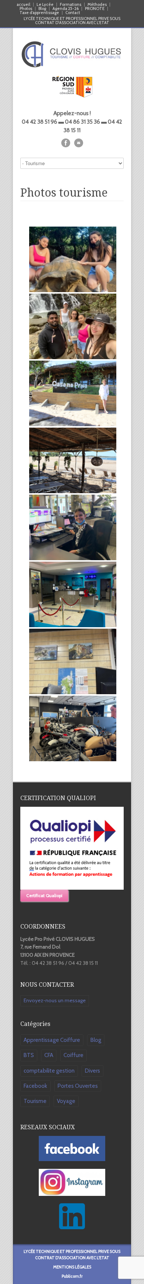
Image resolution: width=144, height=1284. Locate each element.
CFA (48, 1055)
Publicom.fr (72, 1276)
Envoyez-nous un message (55, 1000)
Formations (70, 5)
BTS (29, 1055)
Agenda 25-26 (65, 9)
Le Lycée (45, 5)
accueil (23, 5)
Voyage (66, 1101)
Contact (72, 13)
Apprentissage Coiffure (52, 1040)
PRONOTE (94, 9)
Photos (26, 9)
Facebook (35, 1086)
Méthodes (97, 5)
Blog (42, 9)
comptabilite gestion (49, 1070)
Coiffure (73, 1055)
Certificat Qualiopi (44, 895)
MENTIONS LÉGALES (72, 1267)
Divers (92, 1070)
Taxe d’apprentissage (39, 13)
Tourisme (35, 1101)
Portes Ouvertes (78, 1086)
